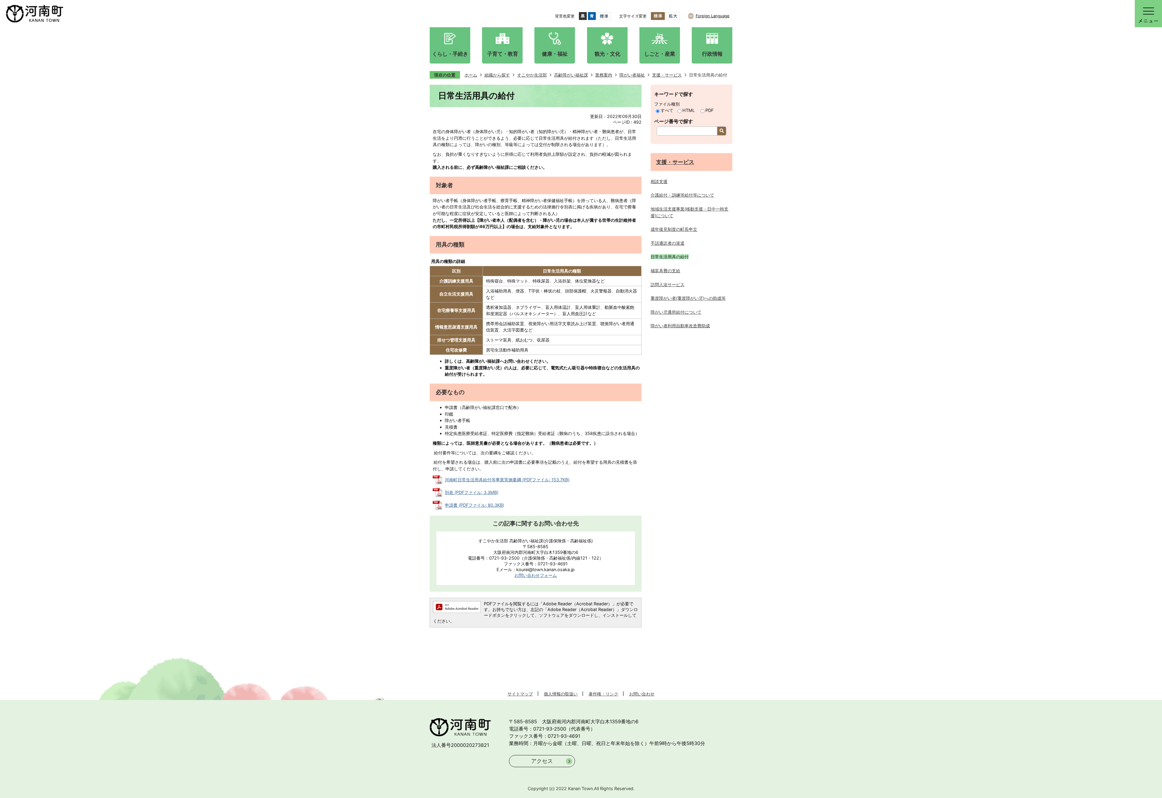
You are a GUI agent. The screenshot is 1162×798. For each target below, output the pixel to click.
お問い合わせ (642, 693)
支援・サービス (667, 74)
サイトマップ (520, 693)
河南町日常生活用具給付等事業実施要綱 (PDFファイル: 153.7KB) (507, 479)
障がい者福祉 (632, 74)
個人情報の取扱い (561, 693)
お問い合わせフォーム (535, 575)
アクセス (542, 761)
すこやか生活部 (532, 74)
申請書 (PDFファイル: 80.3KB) (474, 505)
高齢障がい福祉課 (571, 74)
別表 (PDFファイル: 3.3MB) (471, 492)
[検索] (721, 131)
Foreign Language (713, 15)
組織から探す (497, 74)
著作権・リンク (603, 693)
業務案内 (603, 74)
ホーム (470, 74)
